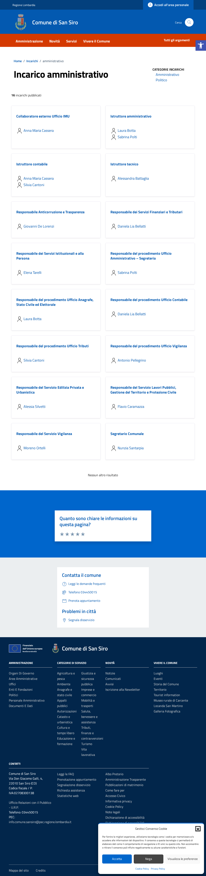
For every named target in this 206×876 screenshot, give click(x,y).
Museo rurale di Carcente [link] (171, 700)
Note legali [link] (112, 812)
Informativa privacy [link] (118, 801)
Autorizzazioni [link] (67, 711)
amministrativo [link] (167, 74)
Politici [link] (13, 695)
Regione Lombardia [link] (23, 5)
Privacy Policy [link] (158, 869)
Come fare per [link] (115, 790)
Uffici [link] (12, 684)
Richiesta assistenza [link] (71, 790)
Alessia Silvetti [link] (34, 406)
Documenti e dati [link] (21, 705)
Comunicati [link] (113, 678)
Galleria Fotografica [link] (167, 711)
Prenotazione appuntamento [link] (76, 779)
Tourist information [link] (167, 695)
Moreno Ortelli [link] (34, 448)
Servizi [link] (71, 41)
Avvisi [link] (109, 684)
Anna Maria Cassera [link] (39, 130)
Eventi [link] (158, 678)
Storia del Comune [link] (166, 684)
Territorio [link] (160, 689)
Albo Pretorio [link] (114, 774)
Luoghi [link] (158, 673)
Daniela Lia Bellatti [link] (132, 226)
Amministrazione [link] (29, 41)
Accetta (117, 858)
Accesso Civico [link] (115, 795)
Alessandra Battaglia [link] (133, 178)
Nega (148, 858)
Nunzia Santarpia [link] (131, 448)
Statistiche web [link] (67, 795)
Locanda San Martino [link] (168, 705)
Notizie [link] (110, 673)
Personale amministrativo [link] (26, 700)
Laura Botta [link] (127, 130)
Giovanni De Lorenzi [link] (39, 226)
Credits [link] (40, 870)
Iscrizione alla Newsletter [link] (122, 689)
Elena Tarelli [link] (32, 272)
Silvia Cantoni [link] (34, 185)
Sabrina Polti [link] (127, 137)
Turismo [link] (86, 743)
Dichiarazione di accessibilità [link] (124, 817)
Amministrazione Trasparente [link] (125, 779)
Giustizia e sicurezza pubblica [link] (88, 678)
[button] (198, 829)
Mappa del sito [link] (19, 870)
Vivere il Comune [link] (96, 41)
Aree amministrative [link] (23, 678)
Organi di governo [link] (21, 673)
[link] (201, 45)
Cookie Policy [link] (142, 869)
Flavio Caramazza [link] (131, 406)
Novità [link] (54, 41)
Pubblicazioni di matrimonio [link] (124, 784)
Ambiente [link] (63, 684)
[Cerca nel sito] (189, 22)
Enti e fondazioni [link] (21, 689)
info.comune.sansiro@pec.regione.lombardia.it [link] (40, 821)
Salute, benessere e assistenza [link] (89, 717)
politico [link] (161, 80)
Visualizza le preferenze (183, 858)
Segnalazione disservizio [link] (73, 784)
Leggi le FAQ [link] (65, 774)
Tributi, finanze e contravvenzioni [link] (92, 733)
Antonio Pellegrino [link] (132, 360)
